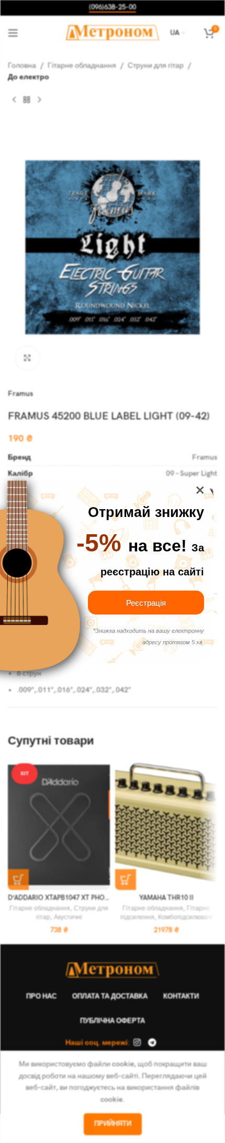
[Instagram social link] (137, 1042)
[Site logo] (113, 32)
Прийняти (112, 1124)
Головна (22, 65)
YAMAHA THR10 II (166, 898)
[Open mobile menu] (13, 32)
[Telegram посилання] (152, 1042)
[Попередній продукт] (14, 100)
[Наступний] (39, 100)
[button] (18, 879)
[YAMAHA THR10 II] (166, 825)
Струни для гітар (156, 65)
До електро (28, 77)
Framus (20, 393)
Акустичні (68, 917)
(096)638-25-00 (112, 7)
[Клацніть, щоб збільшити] (27, 358)
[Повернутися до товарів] (26, 100)
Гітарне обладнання (82, 65)
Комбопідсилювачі (185, 917)
